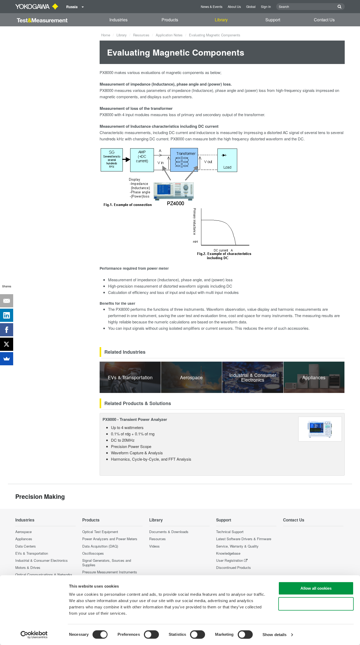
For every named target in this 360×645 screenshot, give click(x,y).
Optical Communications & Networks (43, 574)
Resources (141, 34)
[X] (6, 344)
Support (272, 20)
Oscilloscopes (93, 553)
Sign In (266, 6)
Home (105, 34)
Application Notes (169, 34)
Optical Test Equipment (100, 531)
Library (221, 20)
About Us (234, 6)
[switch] (151, 634)
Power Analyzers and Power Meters (109, 538)
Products (170, 20)
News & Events (211, 6)
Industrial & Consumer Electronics (41, 560)
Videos (154, 546)
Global (251, 6)
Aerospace (23, 531)
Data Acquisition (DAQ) (100, 546)
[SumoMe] (6, 358)
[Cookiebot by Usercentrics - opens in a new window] (34, 635)
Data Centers (25, 546)
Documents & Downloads (168, 531)
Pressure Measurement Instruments (109, 571)
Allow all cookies (316, 588)
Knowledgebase (228, 553)
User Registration (229, 560)
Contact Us (324, 20)
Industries (118, 20)
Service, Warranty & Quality (237, 546)
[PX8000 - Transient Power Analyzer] (320, 428)
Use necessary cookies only (316, 604)
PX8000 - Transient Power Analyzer (135, 419)
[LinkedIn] (6, 315)
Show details (274, 634)
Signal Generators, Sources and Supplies (106, 562)
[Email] (6, 300)
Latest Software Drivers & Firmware (243, 538)
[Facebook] (6, 329)
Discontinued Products (233, 567)
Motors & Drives (27, 567)
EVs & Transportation (31, 553)
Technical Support (230, 531)
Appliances (23, 538)
